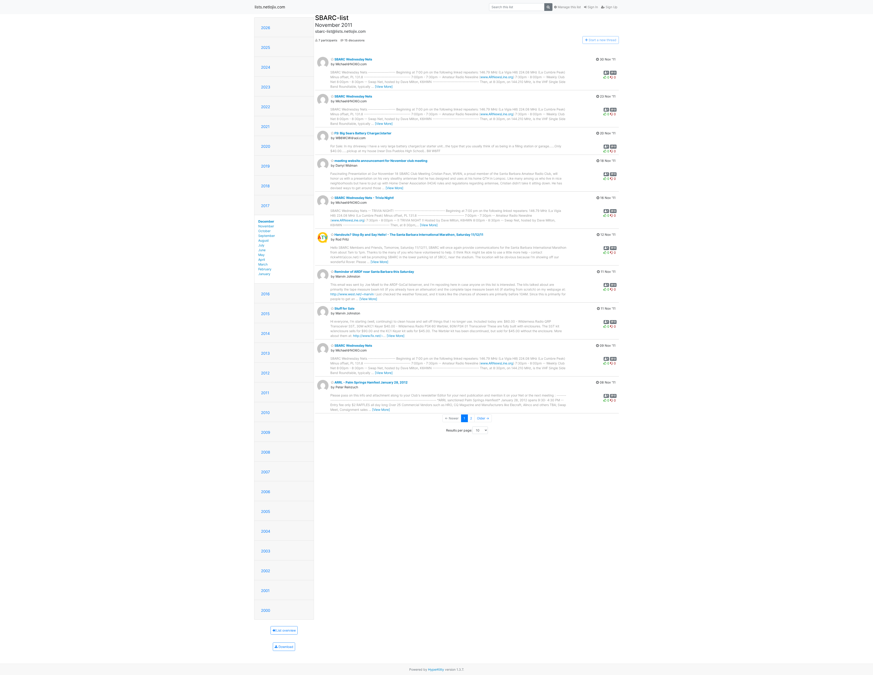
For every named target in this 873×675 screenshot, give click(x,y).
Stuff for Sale (344, 308)
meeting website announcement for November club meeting (380, 161)
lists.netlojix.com (270, 7)
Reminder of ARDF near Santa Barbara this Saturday (374, 272)
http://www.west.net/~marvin (352, 294)
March (263, 264)
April (261, 259)
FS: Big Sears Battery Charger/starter (362, 133)
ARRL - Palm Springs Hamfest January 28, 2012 (371, 382)
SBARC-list (332, 18)
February (264, 269)
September (266, 236)
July (261, 245)
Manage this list (569, 7)
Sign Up (611, 7)
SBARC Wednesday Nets (353, 59)
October (264, 231)
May (261, 255)
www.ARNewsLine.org (496, 77)
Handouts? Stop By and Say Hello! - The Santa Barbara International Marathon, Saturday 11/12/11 (408, 234)
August (263, 240)
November (266, 226)
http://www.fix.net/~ (368, 336)
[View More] (384, 86)
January (264, 274)
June (262, 250)
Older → (483, 418)
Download (285, 647)
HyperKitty (436, 669)
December (266, 221)
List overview (285, 630)
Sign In (592, 7)
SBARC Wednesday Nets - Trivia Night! (364, 198)
